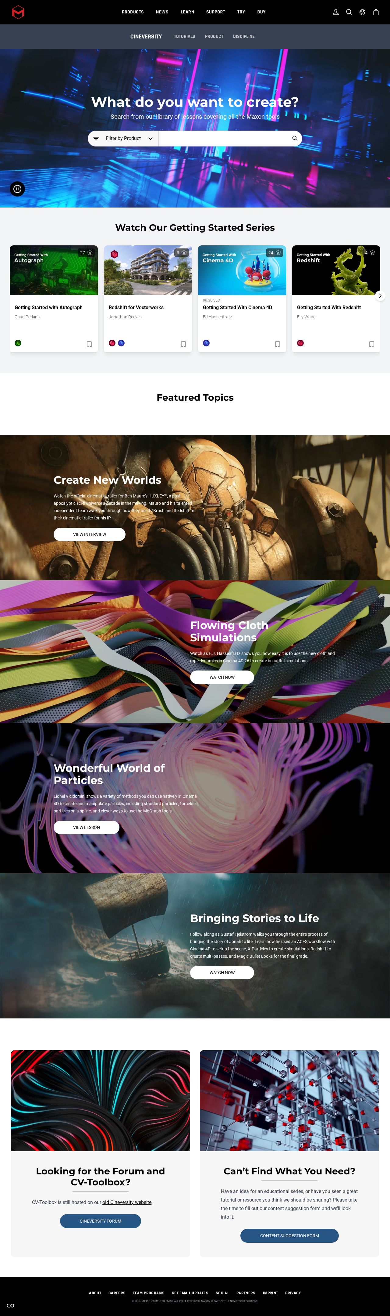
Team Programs (149, 1293)
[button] (380, 306)
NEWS (162, 12)
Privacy (293, 1293)
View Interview (89, 534)
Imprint (270, 1293)
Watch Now (222, 677)
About (95, 1293)
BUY (261, 12)
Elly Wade (306, 316)
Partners (246, 1293)
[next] (380, 296)
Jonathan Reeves (125, 316)
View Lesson (86, 827)
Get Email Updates (190, 1293)
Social (222, 1293)
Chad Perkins (27, 316)
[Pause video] (17, 189)
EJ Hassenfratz (217, 316)
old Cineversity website (126, 1202)
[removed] (88, 344)
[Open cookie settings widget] (10, 1305)
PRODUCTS (133, 12)
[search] (295, 138)
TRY (241, 12)
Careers (117, 1293)
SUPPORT (215, 12)
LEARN (187, 12)
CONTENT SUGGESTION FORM (289, 1235)
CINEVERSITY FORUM (100, 1221)
